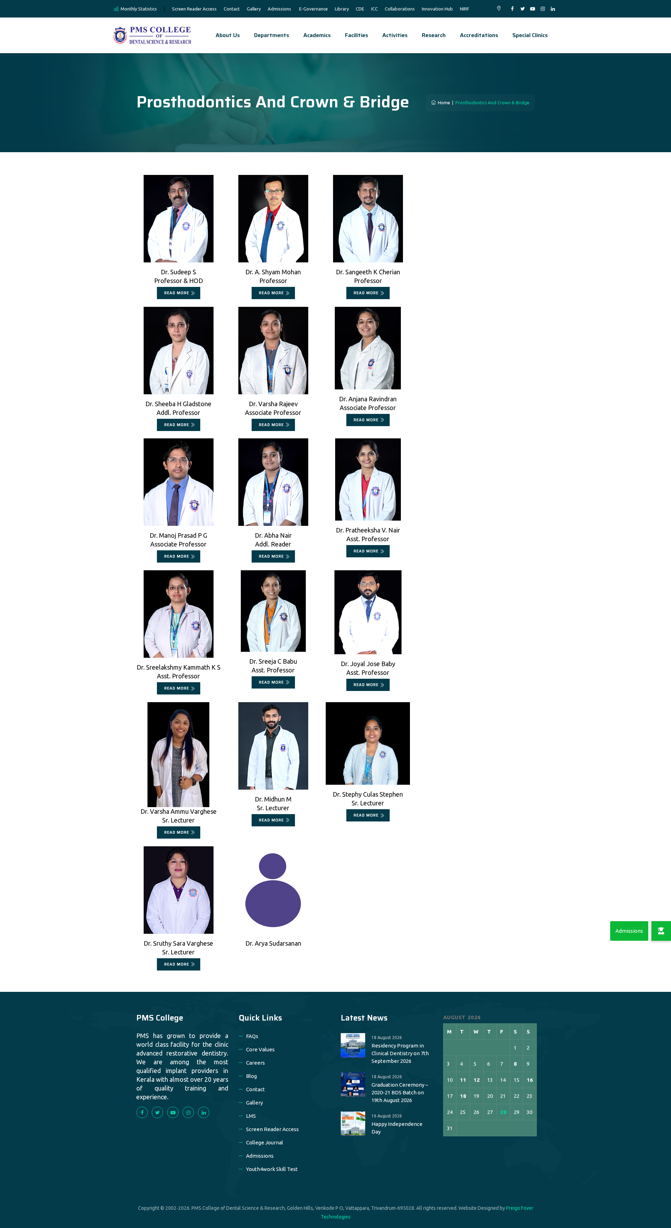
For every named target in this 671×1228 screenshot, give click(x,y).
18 (463, 1096)
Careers (255, 1063)
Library (342, 8)
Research (434, 35)
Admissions (279, 8)
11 (463, 1080)
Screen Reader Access (194, 8)
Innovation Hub (437, 8)
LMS (251, 1116)
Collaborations (400, 8)
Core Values (260, 1049)
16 (530, 1080)
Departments (271, 35)
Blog (251, 1076)
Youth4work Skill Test (272, 1169)
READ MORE (176, 293)
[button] (661, 931)
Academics (317, 35)
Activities (394, 35)
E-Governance (313, 8)
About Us (228, 35)
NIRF (464, 8)
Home (443, 102)
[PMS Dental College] (152, 35)
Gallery (254, 8)
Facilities (356, 35)
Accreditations (479, 35)
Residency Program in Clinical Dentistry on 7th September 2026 (400, 1053)
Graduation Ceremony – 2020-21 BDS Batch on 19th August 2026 (399, 1092)
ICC (374, 8)
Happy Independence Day (397, 1128)
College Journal (264, 1142)
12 (477, 1080)
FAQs (252, 1036)
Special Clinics (530, 35)
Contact (232, 8)
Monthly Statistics (139, 8)
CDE (360, 8)
